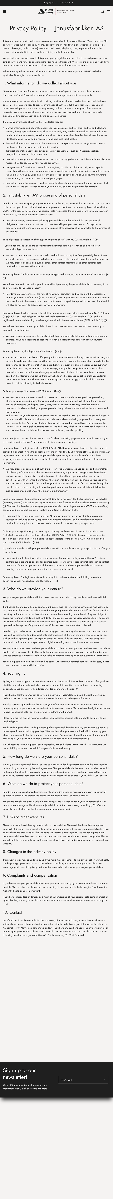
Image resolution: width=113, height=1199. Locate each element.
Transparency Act (67, 1124)
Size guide (8, 1156)
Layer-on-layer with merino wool (74, 1156)
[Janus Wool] (56, 11)
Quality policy (66, 1129)
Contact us (9, 1139)
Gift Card (7, 1161)
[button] (102, 11)
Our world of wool (68, 1105)
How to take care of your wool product (78, 1151)
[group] (56, 3)
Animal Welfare (67, 1166)
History (62, 1100)
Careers (63, 1119)
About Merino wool (69, 1146)
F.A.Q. (6, 1151)
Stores (62, 1115)
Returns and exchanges (14, 1146)
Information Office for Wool (76, 1139)
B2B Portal (64, 1110)
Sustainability (65, 1161)
